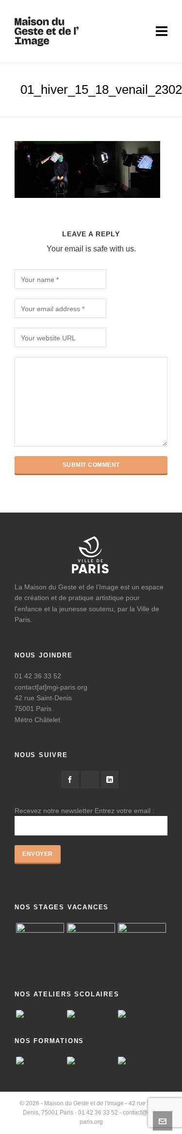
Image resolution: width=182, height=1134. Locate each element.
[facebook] (70, 779)
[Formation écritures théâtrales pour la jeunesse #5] (40, 1060)
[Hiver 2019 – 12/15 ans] (142, 947)
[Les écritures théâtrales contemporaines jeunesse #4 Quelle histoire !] (91, 1060)
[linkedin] (109, 779)
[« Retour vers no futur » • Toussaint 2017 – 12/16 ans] (91, 947)
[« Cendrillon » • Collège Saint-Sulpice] (142, 1014)
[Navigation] (161, 31)
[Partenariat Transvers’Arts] (142, 1060)
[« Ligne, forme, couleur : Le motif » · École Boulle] (91, 1014)
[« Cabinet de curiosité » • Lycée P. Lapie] (40, 1014)
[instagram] (90, 779)
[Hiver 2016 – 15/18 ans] (40, 947)
